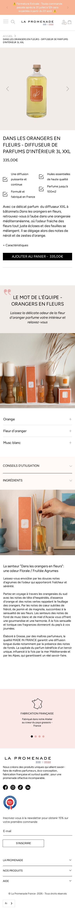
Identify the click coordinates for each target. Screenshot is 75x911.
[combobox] (9, 903)
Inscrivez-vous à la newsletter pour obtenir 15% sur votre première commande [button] (35, 820)
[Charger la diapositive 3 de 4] (39, 736)
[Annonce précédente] (7, 7)
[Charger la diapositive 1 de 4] (32, 736)
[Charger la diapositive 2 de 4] (36, 736)
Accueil (7, 36)
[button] (5, 21)
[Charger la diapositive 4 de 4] (43, 736)
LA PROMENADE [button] (13, 860)
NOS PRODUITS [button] (13, 870)
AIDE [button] (6, 881)
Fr (6, 903)
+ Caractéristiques (15, 245)
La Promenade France (23, 893)
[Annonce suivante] (68, 7)
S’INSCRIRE (23, 843)
